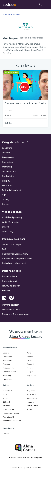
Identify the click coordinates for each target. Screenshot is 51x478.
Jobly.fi (6, 434)
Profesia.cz (7, 360)
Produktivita (8, 176)
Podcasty (7, 204)
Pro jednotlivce (9, 276)
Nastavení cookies (11, 309)
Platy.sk (30, 372)
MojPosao (31, 391)
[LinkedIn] (4, 298)
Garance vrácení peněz (13, 244)
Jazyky (5, 199)
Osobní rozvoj (9, 171)
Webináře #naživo (10, 222)
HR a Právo (7, 185)
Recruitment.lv (9, 417)
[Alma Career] (25, 448)
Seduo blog (7, 231)
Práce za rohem (9, 372)
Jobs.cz (6, 353)
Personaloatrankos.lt (11, 413)
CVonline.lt (7, 391)
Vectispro (8, 110)
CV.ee (5, 398)
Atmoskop (7, 375)
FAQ (4, 249)
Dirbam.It (6, 402)
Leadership (7, 148)
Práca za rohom (9, 368)
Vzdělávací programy (12, 217)
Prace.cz (6, 364)
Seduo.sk (30, 364)
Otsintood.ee (8, 409)
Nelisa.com (7, 379)
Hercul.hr (30, 402)
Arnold (29, 353)
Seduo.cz (30, 360)
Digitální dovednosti (11, 190)
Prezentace (7, 162)
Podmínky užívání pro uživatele (17, 258)
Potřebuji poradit (10, 281)
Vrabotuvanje (32, 398)
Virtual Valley (32, 406)
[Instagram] (11, 298)
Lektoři (5, 226)
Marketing (7, 166)
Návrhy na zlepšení (11, 285)
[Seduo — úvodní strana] (9, 4)
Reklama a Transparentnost (15, 314)
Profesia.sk (7, 357)
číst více (7, 53)
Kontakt (6, 290)
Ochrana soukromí (10, 304)
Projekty (6, 180)
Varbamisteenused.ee (12, 421)
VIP (4, 195)
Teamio (30, 357)
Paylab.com (31, 375)
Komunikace (8, 157)
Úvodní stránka (12, 14)
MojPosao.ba (32, 394)
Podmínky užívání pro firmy (15, 254)
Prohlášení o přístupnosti (14, 263)
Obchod (6, 152)
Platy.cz (30, 368)
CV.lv (5, 394)
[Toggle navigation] (40, 4)
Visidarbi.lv (7, 406)
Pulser (29, 409)
